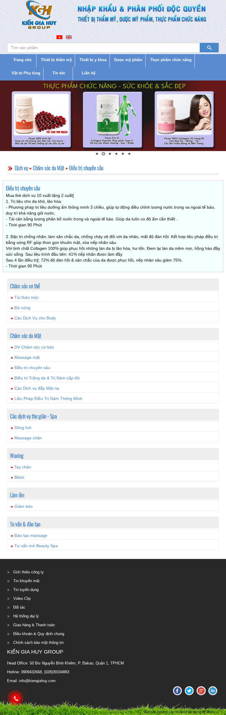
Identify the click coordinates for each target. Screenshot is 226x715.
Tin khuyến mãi (26, 581)
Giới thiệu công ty (28, 572)
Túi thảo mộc (26, 297)
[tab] (113, 296)
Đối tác (19, 607)
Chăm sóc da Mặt (48, 168)
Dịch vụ (21, 168)
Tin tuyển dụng (26, 589)
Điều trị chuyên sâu (86, 168)
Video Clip (22, 598)
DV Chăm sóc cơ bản (34, 347)
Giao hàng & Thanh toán (34, 625)
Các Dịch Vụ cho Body (35, 318)
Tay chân (22, 467)
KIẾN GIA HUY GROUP (35, 652)
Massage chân (28, 438)
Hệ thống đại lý (26, 616)
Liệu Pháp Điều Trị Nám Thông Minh (48, 398)
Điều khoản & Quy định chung (38, 634)
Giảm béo (23, 506)
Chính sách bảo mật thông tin (38, 642)
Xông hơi (22, 427)
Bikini (19, 477)
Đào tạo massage (30, 535)
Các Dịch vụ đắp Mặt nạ (36, 388)
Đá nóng (22, 307)
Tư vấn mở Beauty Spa (36, 545)
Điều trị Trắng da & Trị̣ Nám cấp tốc (47, 378)
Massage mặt (27, 357)
